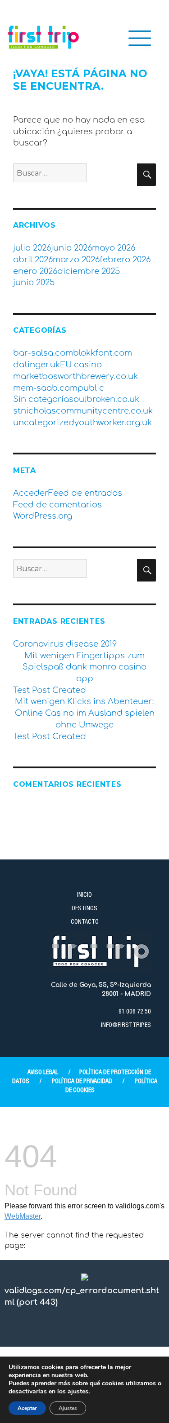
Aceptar (27, 1408)
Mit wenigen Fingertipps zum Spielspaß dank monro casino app (84, 667)
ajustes (78, 1392)
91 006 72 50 (135, 1012)
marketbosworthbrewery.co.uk (75, 376)
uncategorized (43, 422)
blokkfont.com (102, 352)
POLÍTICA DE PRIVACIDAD (82, 1082)
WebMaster (23, 1216)
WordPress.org (42, 515)
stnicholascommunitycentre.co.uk (83, 410)
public (91, 387)
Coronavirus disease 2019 (65, 643)
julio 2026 (32, 247)
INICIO (84, 895)
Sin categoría (41, 399)
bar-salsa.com (43, 352)
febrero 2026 (125, 259)
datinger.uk (36, 364)
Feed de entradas (85, 493)
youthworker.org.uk (113, 422)
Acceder (30, 493)
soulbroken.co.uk (104, 399)
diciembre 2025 (88, 271)
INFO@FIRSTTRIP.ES (126, 1025)
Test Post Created (49, 690)
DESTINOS (84, 909)
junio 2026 (71, 247)
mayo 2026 (113, 247)
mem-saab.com (45, 387)
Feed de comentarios (57, 504)
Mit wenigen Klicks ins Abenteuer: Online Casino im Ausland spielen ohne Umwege (85, 713)
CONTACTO (85, 922)
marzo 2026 (76, 259)
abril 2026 (33, 259)
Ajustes (68, 1408)
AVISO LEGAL (42, 1073)
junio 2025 (34, 282)
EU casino (81, 364)
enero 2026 (35, 271)
